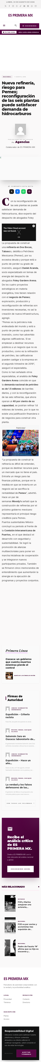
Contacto (26, 999)
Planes (6, 1016)
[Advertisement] (20, 53)
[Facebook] (9, 6)
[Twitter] (5, 6)
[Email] (36, 6)
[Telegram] (28, 6)
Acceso (6, 1019)
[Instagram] (13, 6)
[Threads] (17, 6)
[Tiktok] (21, 6)
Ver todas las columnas (20, 803)
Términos (7, 1002)
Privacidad (9, 1053)
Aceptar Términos (26, 1053)
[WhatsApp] (23, 191)
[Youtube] (24, 6)
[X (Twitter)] (11, 191)
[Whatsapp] (32, 6)
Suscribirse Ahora (20, 869)
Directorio (26, 1002)
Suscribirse (29, 26)
